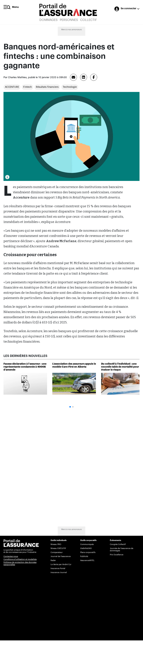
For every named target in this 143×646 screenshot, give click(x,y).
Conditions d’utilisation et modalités (20, 559)
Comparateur (57, 552)
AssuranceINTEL (87, 560)
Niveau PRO (56, 544)
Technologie (70, 87)
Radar (53, 560)
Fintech (27, 87)
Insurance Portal (58, 568)
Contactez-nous (10, 556)
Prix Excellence (116, 555)
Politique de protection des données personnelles (19, 563)
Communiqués (87, 544)
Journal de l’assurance (61, 556)
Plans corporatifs (87, 552)
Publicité (84, 556)
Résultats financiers (47, 87)
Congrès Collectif (118, 544)
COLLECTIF (88, 19)
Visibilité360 (86, 548)
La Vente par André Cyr (61, 564)
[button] (70, 407)
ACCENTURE (12, 87)
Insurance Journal (59, 572)
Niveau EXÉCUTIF (58, 548)
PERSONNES (69, 19)
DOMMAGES (48, 19)
